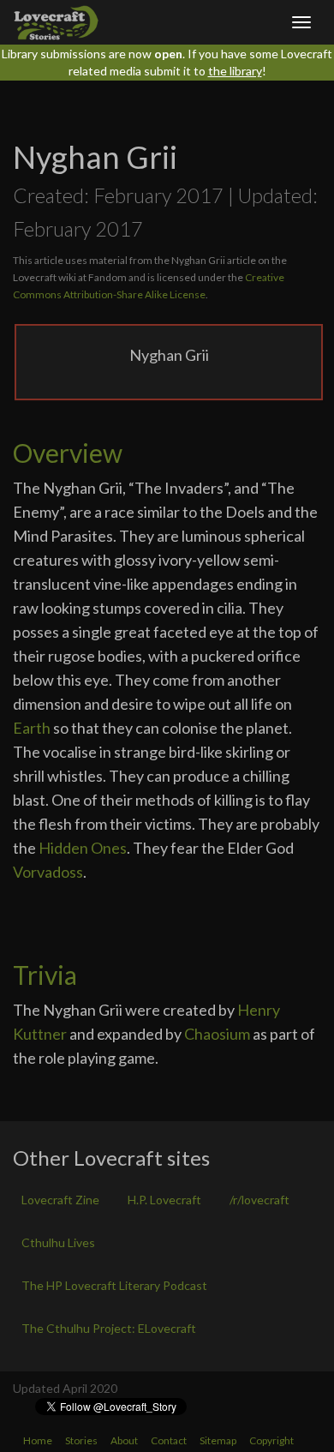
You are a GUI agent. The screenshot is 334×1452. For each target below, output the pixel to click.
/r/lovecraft (259, 1199)
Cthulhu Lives (58, 1242)
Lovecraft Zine (60, 1199)
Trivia (45, 974)
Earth (32, 727)
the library (235, 70)
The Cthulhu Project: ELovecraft (108, 1328)
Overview (67, 452)
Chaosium (217, 1033)
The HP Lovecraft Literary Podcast (114, 1285)
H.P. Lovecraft (164, 1199)
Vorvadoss (48, 871)
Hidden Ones (83, 847)
